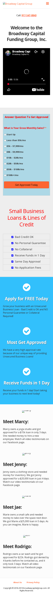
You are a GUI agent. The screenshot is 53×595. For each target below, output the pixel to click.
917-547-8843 (29, 15)
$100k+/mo (12, 175)
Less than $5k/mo (16, 140)
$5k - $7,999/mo (15, 146)
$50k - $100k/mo (15, 169)
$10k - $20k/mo (15, 157)
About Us (17, 582)
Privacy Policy (33, 582)
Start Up (11, 134)
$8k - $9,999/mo (15, 151)
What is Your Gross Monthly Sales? (25, 128)
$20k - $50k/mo (15, 163)
